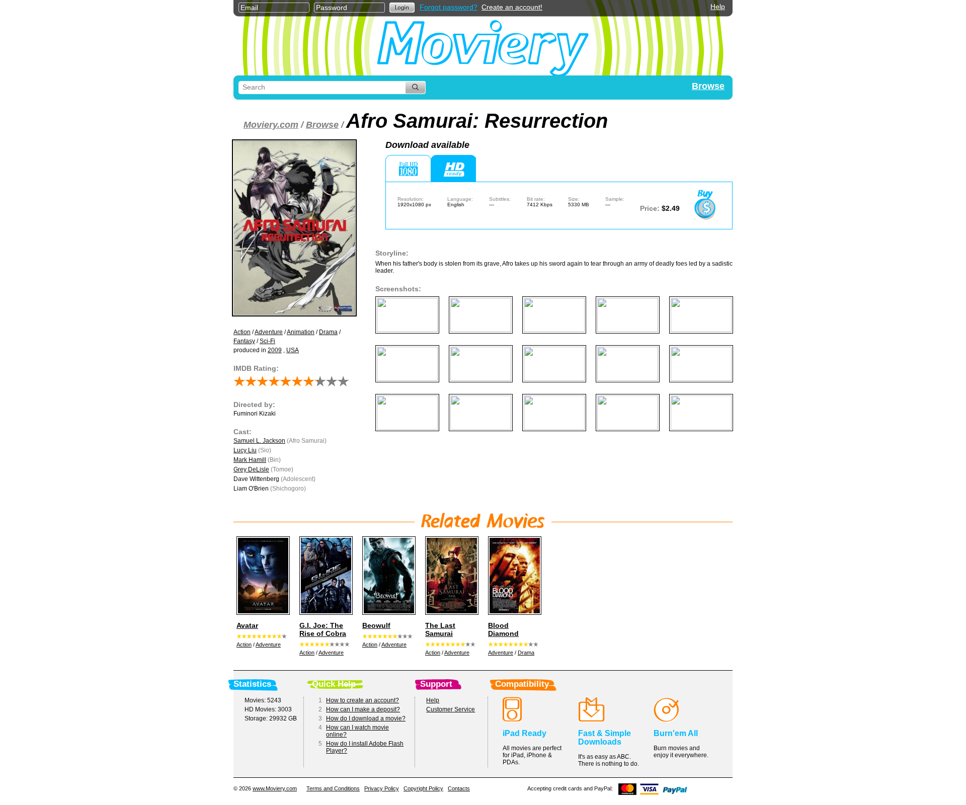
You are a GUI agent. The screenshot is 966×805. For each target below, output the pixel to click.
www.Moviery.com (275, 788)
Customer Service (450, 709)
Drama (328, 332)
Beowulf (376, 625)
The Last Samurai (440, 629)
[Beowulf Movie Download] (387, 575)
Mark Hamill (249, 459)
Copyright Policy (423, 788)
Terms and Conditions (333, 788)
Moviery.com (271, 125)
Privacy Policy (381, 788)
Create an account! (511, 7)
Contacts (459, 788)
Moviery (483, 46)
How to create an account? (362, 700)
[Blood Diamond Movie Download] (513, 575)
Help (717, 7)
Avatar (247, 625)
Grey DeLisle (251, 469)
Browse (708, 86)
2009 (275, 350)
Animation (300, 332)
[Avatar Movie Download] (261, 575)
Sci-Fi (267, 341)
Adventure (269, 332)
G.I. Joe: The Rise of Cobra (322, 629)
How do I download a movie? (366, 718)
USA (292, 350)
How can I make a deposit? (363, 709)
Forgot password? (448, 7)
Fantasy (244, 341)
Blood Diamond (503, 629)
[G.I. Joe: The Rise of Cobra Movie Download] (324, 575)
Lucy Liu (245, 450)
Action (242, 332)
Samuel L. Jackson (259, 440)
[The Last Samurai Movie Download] (450, 575)
